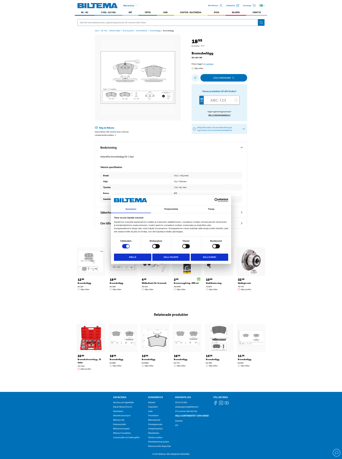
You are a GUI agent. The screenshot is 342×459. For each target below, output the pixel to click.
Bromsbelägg (155, 30)
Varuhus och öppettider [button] (123, 402)
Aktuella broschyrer (122, 415)
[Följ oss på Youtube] (227, 404)
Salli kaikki (209, 257)
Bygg (216, 12)
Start (97, 30)
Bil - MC (84, 12)
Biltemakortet (154, 419)
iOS (176, 425)
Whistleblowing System (158, 441)
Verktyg (256, 12)
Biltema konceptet (121, 428)
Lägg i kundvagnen (222, 78)
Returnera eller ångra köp (159, 446)
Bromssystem (128, 30)
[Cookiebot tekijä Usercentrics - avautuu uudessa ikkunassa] (216, 200)
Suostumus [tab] (131, 209)
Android (178, 420)
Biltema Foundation (122, 433)
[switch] (156, 246)
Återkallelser (153, 433)
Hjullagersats (244, 283)
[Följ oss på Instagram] (221, 403)
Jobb (150, 411)
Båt (130, 12)
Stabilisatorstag (213, 283)
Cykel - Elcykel (108, 12)
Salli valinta (171, 257)
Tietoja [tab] (211, 209)
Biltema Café (118, 419)
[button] (262, 5)
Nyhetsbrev (118, 411)
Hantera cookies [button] (155, 437)
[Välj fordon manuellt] (243, 128)
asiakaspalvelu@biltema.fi (186, 406)
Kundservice (155, 397)
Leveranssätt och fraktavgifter (126, 437)
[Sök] (261, 22)
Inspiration (153, 406)
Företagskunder (155, 424)
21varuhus (208, 64)
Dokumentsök (119, 424)
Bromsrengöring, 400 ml (186, 283)
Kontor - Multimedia (190, 12)
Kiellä (132, 257)
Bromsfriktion (141, 30)
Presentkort (153, 415)
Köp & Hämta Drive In (122, 406)
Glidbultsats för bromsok (154, 283)
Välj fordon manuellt (219, 115)
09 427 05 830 (181, 402)
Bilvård (236, 12)
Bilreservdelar (115, 30)
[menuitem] (85, 13)
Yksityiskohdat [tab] (171, 209)
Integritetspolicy (155, 428)
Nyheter (151, 402)
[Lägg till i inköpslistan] (195, 78)
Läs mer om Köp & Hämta (104, 135)
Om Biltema (119, 397)
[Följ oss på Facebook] (215, 403)
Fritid (148, 12)
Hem (165, 12)
